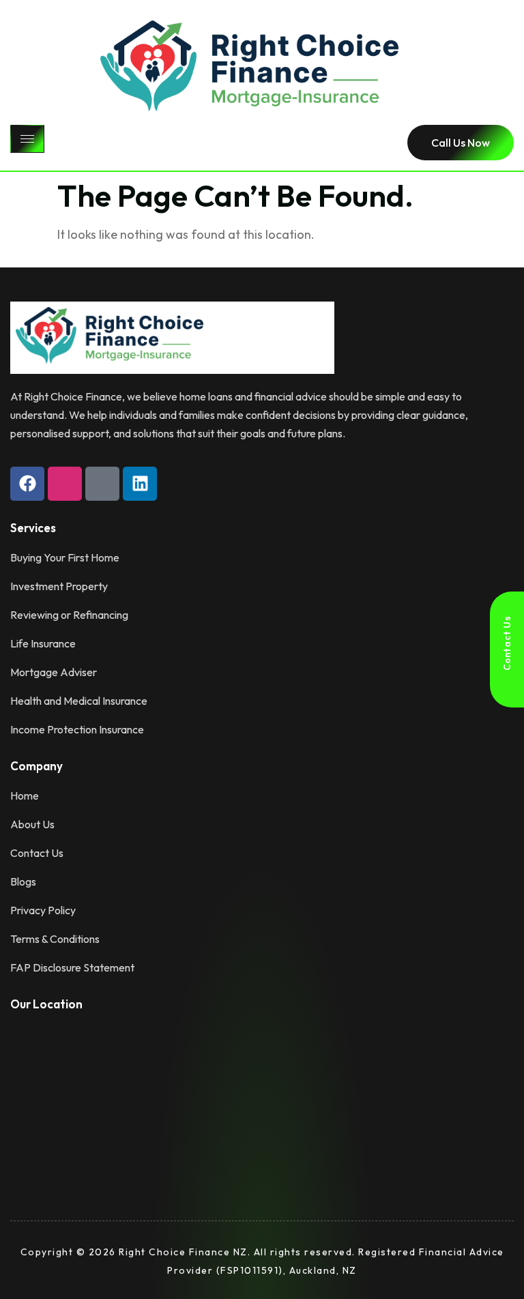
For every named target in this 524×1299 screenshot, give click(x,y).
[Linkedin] (140, 484)
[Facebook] (27, 484)
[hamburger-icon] (27, 139)
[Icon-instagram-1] (65, 484)
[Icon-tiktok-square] (102, 484)
